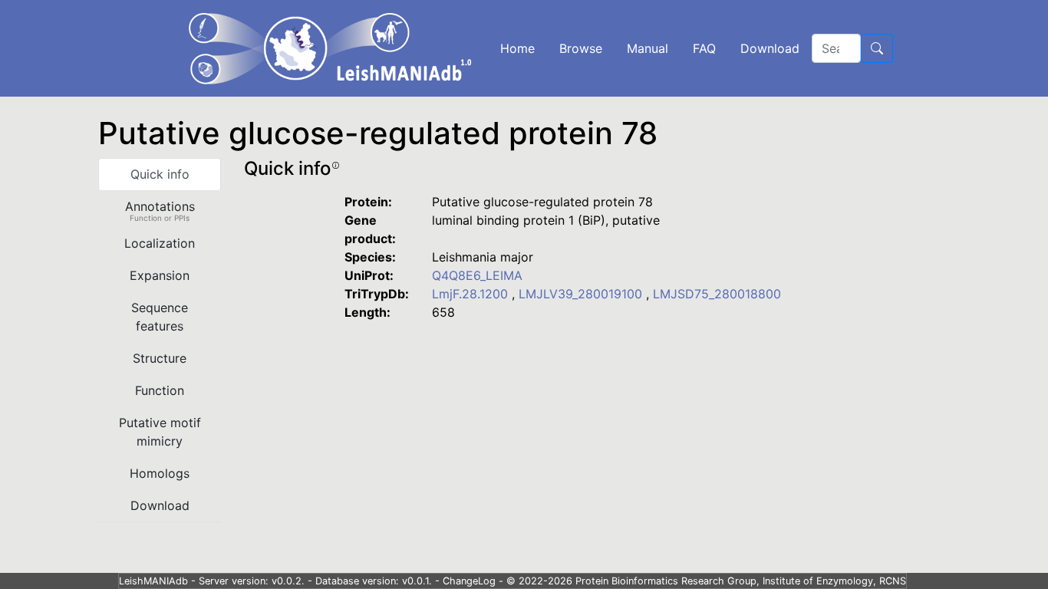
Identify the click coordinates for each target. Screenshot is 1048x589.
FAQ (704, 48)
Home (517, 48)
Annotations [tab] (160, 210)
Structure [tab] (159, 358)
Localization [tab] (159, 243)
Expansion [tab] (159, 275)
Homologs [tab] (159, 473)
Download (769, 48)
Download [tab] (159, 505)
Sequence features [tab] (159, 317)
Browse (580, 48)
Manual (647, 48)
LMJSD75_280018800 (717, 293)
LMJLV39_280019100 (582, 293)
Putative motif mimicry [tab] (160, 432)
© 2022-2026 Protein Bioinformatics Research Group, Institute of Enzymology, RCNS (706, 581)
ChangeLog (469, 581)
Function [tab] (159, 390)
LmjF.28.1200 (472, 293)
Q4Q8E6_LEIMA (477, 275)
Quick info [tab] (159, 174)
